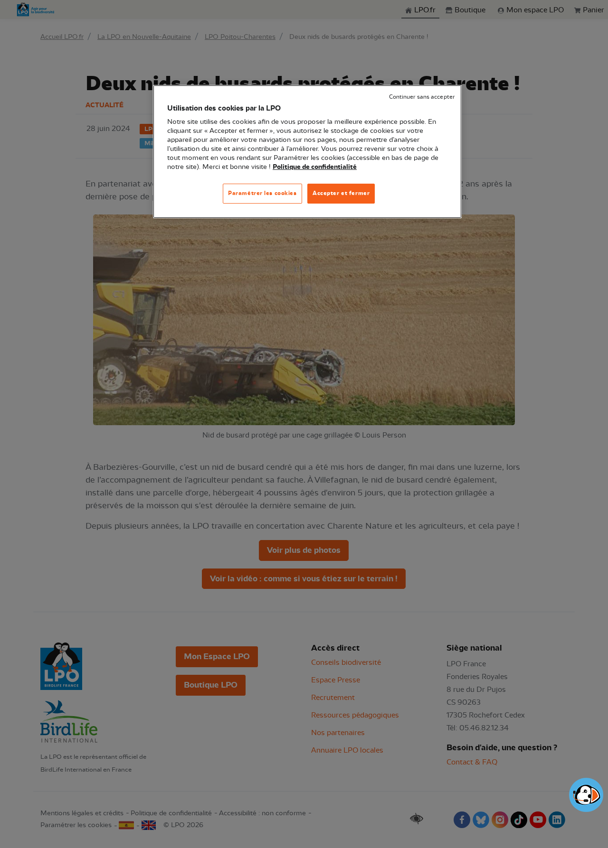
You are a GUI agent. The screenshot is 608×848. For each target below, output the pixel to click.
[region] (307, 151)
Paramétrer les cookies (262, 193)
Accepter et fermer (341, 193)
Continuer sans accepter (422, 97)
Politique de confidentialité (315, 167)
